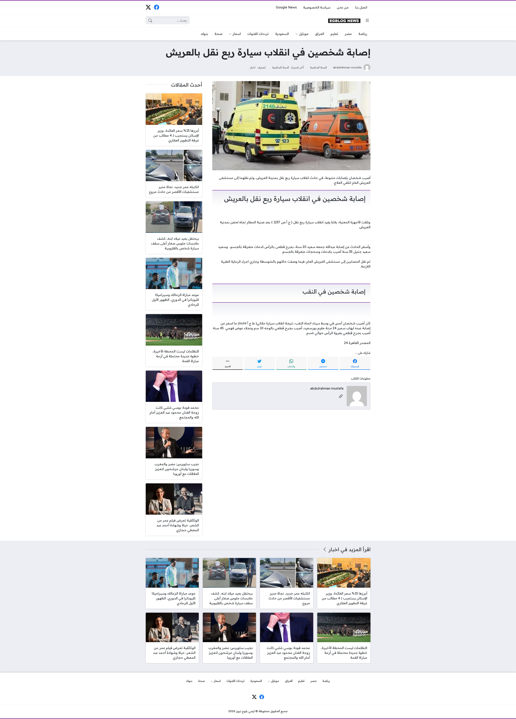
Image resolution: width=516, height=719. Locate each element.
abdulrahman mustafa (347, 67)
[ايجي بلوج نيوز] (344, 20)
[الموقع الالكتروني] (340, 396)
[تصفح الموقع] (367, 20)
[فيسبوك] (156, 7)
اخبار (252, 67)
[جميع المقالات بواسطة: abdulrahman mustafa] (357, 396)
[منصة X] (148, 7)
